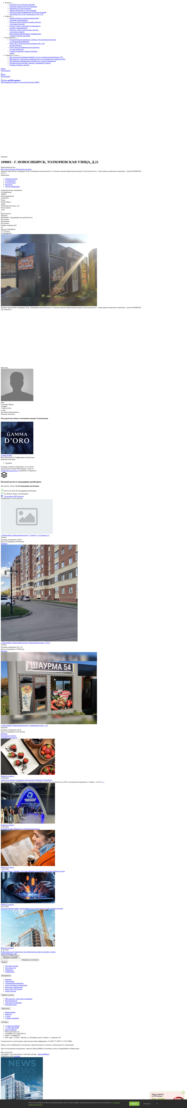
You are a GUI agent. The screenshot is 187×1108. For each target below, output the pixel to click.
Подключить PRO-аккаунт (14, 496)
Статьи (25, 27)
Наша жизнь (6, 1008)
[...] (103, 782)
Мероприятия (25, 35)
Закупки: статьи (24, 31)
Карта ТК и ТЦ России (13, 989)
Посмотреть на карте (23, 169)
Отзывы (19, 65)
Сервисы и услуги (8, 995)
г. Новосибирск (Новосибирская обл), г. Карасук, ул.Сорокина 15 (25, 535)
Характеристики (11, 179)
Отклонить (147, 1104)
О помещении (10, 181)
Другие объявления (12, 186)
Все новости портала (8, 736)
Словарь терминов (12, 1018)
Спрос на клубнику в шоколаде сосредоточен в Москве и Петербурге (26, 780)
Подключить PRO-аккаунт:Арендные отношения (10, 956)
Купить (154, 1098)
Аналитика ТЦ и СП (26, 14)
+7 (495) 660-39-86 (12, 1028)
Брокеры (8, 979)
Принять (134, 1104)
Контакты (8, 185)
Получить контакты (8, 169)
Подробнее (161, 1098)
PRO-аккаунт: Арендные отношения (37, 59)
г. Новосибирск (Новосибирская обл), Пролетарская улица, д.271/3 (25, 643)
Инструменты (6, 975)
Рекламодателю (30, 63)
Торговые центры (23, 6)
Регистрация (5, 71)
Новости (24, 19)
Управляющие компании (14, 983)
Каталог (4, 962)
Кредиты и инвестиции (14, 987)
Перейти (4, 543)
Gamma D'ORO (6, 455)
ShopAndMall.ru (43, 1054)
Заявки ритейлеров (23, 10)
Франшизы (20, 8)
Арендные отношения (13, 1003)
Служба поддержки (12, 1026)
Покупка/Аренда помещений (28, 12)
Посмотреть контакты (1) (10, 471)
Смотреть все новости (9, 738)
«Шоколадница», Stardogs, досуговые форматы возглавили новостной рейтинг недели (33, 871)
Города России (10, 991)
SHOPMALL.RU (9, 954)
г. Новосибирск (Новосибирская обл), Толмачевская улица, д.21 (24, 725)
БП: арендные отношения (36, 57)
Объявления (9, 972)
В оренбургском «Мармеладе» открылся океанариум (20, 829)
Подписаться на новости (30, 960)
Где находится (10, 183)
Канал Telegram (11, 1030)
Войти (3, 69)
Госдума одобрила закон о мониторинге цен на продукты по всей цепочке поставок (32, 908)
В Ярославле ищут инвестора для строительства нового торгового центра (28, 952)
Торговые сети (22, 5)
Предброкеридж (33, 61)
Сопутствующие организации (16, 985)
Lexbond (17, 1056)
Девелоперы (9, 981)
